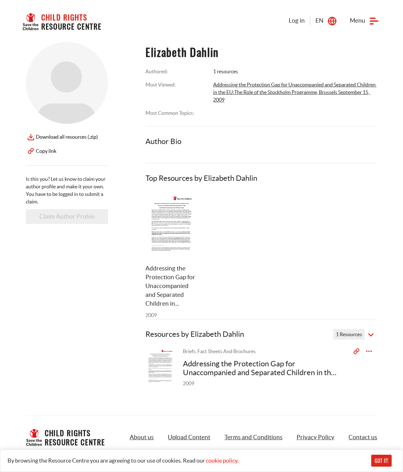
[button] (189, 437)
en (319, 20)
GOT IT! (381, 460)
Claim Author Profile (66, 216)
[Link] (185, 203)
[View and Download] (369, 351)
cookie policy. (222, 460)
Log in (297, 20)
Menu (357, 20)
